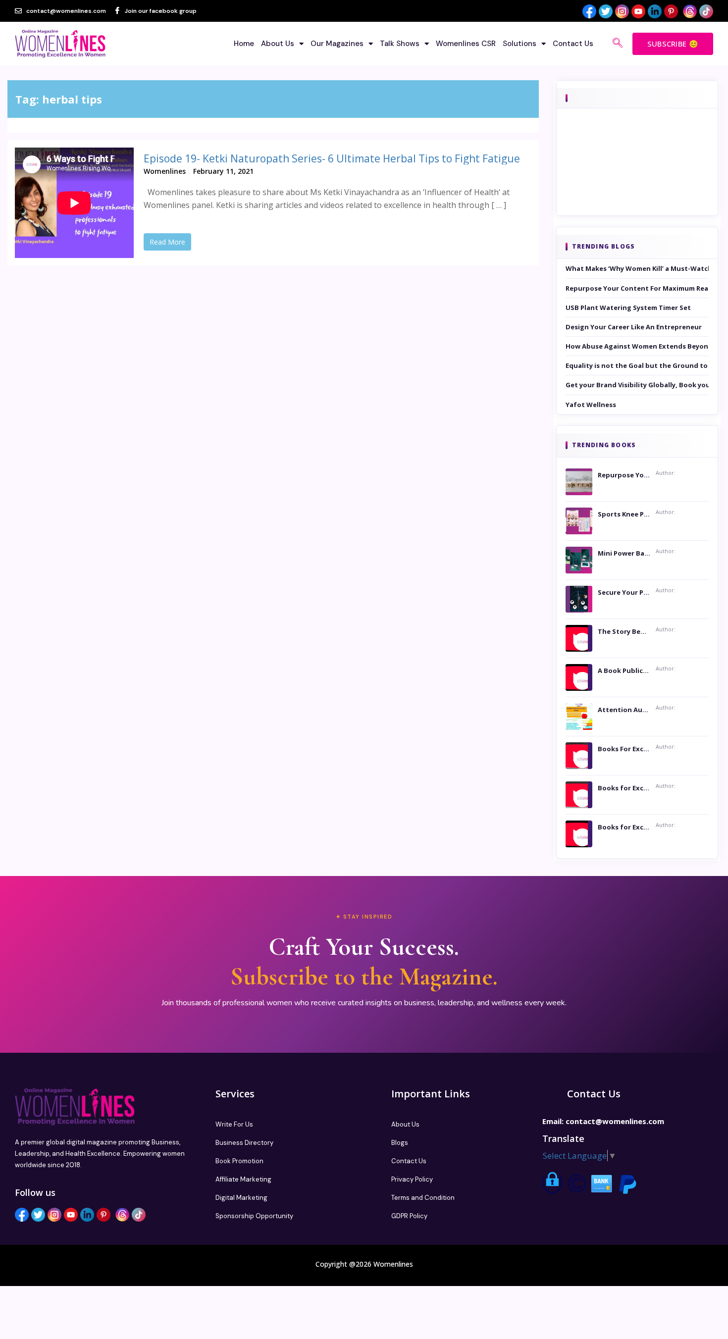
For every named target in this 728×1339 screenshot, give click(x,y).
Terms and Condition (423, 1197)
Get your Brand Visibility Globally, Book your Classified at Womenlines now (637, 384)
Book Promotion (239, 1161)
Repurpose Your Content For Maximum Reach (637, 288)
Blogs (399, 1142)
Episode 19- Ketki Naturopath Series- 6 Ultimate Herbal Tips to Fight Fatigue (332, 158)
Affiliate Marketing (243, 1179)
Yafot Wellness (591, 404)
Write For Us (234, 1124)
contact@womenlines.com (615, 1121)
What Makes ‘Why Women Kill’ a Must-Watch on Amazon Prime (637, 268)
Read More (167, 242)
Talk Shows (399, 44)
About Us (277, 44)
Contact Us (573, 44)
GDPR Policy (409, 1216)
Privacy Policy (412, 1179)
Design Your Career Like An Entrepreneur (634, 326)
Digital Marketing (241, 1197)
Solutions (519, 44)
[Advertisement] (637, 175)
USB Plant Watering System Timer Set (628, 307)
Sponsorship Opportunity (254, 1216)
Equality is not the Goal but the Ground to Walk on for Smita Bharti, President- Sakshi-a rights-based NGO (637, 365)
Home (244, 44)
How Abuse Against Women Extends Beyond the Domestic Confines (637, 346)
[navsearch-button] (617, 43)
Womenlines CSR (466, 44)
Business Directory (244, 1142)
